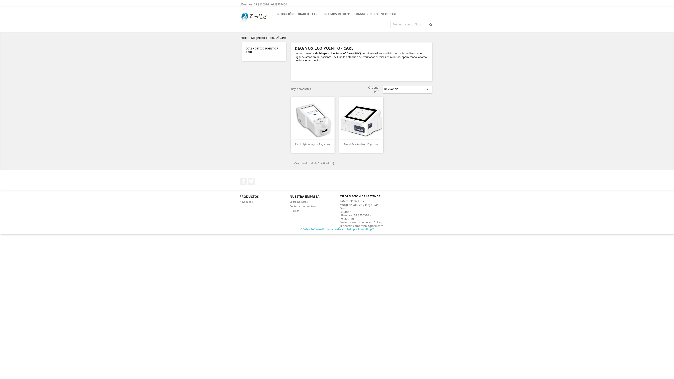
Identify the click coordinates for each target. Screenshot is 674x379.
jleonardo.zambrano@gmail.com (361, 226)
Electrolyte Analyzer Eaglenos (312, 144)
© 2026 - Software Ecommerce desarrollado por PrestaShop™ (337, 229)
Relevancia (407, 89)
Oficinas (294, 210)
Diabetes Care (308, 14)
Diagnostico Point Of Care (376, 14)
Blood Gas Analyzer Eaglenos (361, 144)
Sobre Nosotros (299, 201)
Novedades (246, 201)
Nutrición (285, 14)
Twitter (251, 181)
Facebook (243, 181)
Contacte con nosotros (303, 206)
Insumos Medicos (337, 14)
